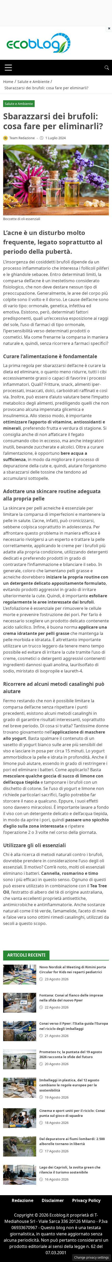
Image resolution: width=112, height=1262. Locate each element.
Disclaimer (53, 1200)
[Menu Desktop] (8, 67)
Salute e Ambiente (19, 103)
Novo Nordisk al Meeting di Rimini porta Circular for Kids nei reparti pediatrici (72, 969)
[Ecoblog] (38, 42)
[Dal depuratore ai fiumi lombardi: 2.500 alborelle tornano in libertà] (19, 1146)
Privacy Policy (86, 1200)
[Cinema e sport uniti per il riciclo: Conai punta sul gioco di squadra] (19, 1118)
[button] (107, 67)
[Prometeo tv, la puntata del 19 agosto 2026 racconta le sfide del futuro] (19, 1059)
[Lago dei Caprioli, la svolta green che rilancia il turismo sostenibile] (19, 1175)
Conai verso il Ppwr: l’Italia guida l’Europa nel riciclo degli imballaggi (73, 1026)
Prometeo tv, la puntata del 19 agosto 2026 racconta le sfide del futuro (70, 1054)
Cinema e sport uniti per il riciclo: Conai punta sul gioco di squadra (72, 1113)
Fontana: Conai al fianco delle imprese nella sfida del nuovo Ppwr (71, 997)
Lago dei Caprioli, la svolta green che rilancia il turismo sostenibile (70, 1170)
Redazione (22, 1200)
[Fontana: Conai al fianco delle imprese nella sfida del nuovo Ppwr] (19, 1003)
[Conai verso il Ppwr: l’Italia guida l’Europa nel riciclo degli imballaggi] (19, 1031)
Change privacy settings (91, 1257)
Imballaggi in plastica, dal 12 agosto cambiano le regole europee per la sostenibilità (69, 1085)
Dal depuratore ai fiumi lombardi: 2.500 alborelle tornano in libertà (72, 1141)
